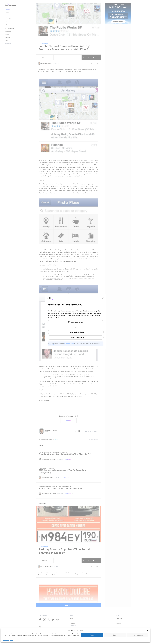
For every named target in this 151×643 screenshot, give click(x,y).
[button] (147, 630)
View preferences (137, 635)
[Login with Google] (76, 337)
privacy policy (51, 344)
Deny (114, 635)
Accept (92, 635)
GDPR (11, 640)
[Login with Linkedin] (76, 332)
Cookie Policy (6, 640)
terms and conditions (69, 343)
